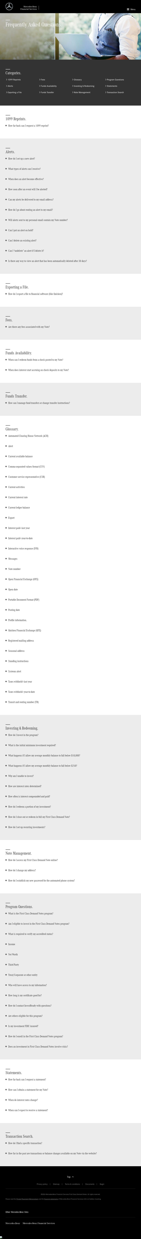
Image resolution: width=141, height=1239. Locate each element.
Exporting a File (15, 92)
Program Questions (115, 80)
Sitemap (56, 1184)
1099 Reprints (14, 80)
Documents (89, 1184)
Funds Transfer (47, 92)
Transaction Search (115, 92)
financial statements (51, 1199)
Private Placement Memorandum (27, 1199)
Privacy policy (42, 1184)
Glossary (78, 80)
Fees (43, 80)
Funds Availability (49, 86)
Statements (112, 86)
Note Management (82, 92)
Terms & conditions (72, 1184)
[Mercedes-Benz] (13, 1224)
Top (68, 1177)
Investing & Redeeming (84, 86)
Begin (102, 1184)
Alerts (10, 86)
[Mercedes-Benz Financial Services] (39, 1224)
